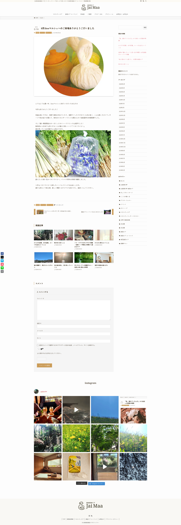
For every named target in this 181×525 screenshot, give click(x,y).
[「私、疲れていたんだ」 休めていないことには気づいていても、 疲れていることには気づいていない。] (133, 410)
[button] (2, 253)
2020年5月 (122, 127)
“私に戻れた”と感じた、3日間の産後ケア (130, 59)
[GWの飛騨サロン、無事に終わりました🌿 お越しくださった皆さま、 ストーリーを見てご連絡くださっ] (48, 467)
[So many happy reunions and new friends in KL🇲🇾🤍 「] (48, 410)
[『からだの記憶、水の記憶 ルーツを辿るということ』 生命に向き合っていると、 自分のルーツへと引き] (48, 438)
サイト (39, 338)
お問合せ (101, 519)
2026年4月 (122, 92)
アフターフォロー (126, 200)
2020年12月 (122, 115)
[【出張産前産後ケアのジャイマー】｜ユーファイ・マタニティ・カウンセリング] (90, 7)
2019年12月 (122, 139)
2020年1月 (122, 135)
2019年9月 (122, 150)
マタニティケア (125, 212)
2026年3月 (122, 96)
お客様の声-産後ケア (127, 189)
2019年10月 (122, 147)
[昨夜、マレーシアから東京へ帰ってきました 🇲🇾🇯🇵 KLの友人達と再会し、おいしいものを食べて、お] (76, 410)
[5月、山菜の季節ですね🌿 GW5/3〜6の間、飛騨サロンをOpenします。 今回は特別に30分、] (76, 467)
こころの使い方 (125, 196)
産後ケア (123, 232)
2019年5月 (122, 166)
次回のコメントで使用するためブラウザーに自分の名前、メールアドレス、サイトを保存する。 (67, 345)
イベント (42, 32)
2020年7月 (122, 123)
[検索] (146, 1)
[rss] (143, 1)
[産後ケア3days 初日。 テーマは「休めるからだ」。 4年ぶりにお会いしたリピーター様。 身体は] (105, 438)
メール (40, 331)
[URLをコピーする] (2, 271)
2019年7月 (122, 158)
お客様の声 (124, 185)
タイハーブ (48, 32)
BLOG (37, 32)
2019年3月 (122, 170)
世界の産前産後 (125, 220)
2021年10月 (122, 111)
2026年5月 (122, 88)
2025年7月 (122, 104)
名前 (39, 323)
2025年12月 (122, 100)
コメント (40, 298)
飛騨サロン (124, 243)
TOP (64, 519)
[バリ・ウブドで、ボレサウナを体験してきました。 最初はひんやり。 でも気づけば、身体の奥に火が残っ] (105, 467)
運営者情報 (70, 519)
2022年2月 (121, 107)
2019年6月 (122, 162)
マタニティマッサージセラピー (130, 216)
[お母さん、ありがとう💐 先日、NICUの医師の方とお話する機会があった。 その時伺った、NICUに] (133, 438)
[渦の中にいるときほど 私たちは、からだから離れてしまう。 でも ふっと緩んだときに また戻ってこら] (133, 467)
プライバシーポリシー (112, 519)
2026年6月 (122, 84)
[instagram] (141, 1)
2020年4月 (122, 131)
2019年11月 (122, 143)
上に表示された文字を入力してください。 (49, 353)
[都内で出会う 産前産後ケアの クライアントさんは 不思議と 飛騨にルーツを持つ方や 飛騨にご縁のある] (105, 410)
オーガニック (59, 205)
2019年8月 (122, 154)
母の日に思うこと (123, 64)
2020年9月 (122, 119)
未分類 (123, 224)
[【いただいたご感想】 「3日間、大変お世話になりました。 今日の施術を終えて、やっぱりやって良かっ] (76, 438)
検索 (145, 27)
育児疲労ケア (125, 239)
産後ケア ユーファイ (127, 236)
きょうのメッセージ (127, 192)
